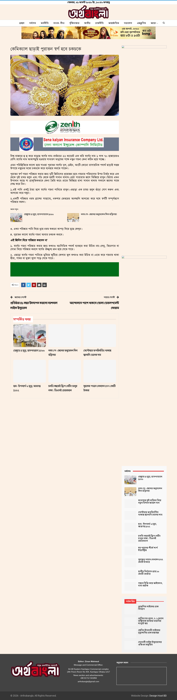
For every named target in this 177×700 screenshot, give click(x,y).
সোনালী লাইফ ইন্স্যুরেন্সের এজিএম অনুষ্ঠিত (150, 643)
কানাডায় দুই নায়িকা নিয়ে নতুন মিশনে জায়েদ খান (149, 502)
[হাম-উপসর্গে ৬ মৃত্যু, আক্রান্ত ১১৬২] (29, 371)
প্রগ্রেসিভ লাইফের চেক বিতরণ (148, 608)
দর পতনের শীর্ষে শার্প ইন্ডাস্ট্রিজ (148, 549)
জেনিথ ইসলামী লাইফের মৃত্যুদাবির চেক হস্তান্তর (149, 631)
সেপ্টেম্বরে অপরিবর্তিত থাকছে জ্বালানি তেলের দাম (150, 513)
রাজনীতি (99, 23)
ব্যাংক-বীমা (58, 23)
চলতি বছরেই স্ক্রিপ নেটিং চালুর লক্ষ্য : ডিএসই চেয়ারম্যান (149, 538)
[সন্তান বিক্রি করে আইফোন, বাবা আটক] (130, 586)
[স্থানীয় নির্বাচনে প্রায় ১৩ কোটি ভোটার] (130, 574)
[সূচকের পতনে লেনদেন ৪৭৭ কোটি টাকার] (99, 371)
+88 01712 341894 (88, 678)
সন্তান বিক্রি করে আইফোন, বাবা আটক (150, 584)
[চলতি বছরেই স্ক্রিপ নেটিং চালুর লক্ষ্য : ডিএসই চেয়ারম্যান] (64, 371)
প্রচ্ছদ (21, 23)
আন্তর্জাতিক (113, 23)
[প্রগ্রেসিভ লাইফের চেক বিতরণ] (130, 609)
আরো (153, 23)
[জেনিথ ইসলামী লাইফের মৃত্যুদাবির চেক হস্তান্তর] (130, 633)
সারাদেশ (128, 23)
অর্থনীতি (45, 23)
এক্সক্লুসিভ (141, 23)
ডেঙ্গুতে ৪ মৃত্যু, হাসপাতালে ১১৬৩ (39, 214)
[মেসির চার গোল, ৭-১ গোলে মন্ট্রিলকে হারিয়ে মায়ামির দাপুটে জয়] (130, 621)
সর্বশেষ (32, 23)
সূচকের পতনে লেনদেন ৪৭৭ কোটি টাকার (150, 561)
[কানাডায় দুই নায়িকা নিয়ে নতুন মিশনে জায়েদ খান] (130, 503)
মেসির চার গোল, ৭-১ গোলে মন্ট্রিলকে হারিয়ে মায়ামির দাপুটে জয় (150, 621)
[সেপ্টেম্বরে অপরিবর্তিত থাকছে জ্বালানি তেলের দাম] (99, 335)
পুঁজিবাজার (74, 23)
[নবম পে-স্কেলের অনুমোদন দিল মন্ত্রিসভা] (73, 217)
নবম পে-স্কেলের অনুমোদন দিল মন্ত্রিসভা (99, 214)
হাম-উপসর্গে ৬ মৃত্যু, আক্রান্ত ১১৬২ (147, 525)
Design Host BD (158, 695)
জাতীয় (87, 23)
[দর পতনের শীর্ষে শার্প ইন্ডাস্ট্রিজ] (130, 551)
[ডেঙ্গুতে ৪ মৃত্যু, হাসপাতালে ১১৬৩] (16, 217)
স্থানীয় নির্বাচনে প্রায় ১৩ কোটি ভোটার (148, 573)
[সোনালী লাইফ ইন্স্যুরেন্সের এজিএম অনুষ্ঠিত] (130, 645)
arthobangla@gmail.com (88, 681)
